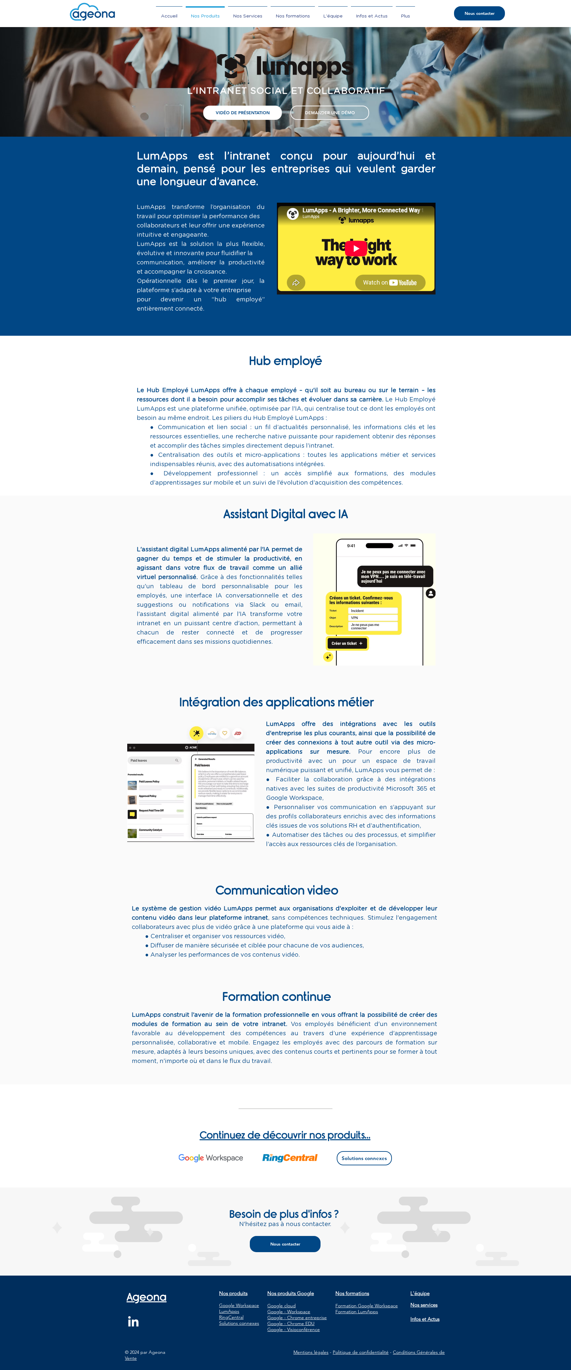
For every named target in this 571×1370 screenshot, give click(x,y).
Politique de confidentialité (361, 1352)
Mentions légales (310, 1352)
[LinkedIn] (133, 1322)
